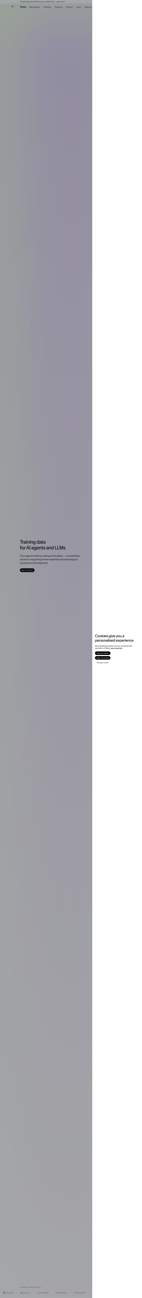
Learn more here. (116, 648)
